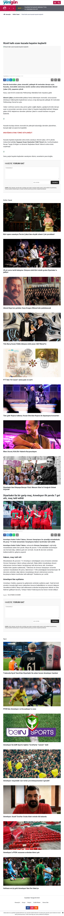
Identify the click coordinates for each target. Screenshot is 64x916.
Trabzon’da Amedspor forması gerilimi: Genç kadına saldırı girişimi (35, 8)
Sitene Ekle (45, 902)
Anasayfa (8, 14)
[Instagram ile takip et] (32, 907)
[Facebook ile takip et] (28, 907)
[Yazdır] (17, 80)
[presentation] (9, 8)
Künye (23, 902)
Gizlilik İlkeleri (36, 902)
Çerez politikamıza (40, 914)
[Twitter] (7, 80)
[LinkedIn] (10, 80)
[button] (52, 80)
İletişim (29, 902)
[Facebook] (4, 80)
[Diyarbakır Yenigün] (10, 2)
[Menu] (55, 2)
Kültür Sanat (16, 14)
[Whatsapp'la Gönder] (13, 80)
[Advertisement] (32, 29)
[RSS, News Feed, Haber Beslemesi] (36, 907)
